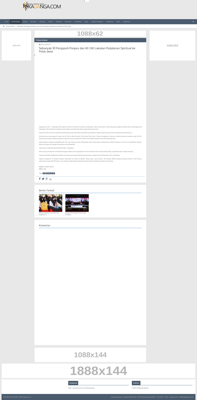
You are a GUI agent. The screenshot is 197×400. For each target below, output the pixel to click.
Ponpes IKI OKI (50, 173)
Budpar (25, 21)
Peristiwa (33, 21)
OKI (44, 173)
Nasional (67, 21)
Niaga (86, 21)
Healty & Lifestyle (96, 21)
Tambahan (126, 21)
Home (6, 21)
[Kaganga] (42, 6)
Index (118, 21)
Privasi (166, 397)
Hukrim (50, 21)
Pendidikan (78, 21)
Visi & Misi (160, 397)
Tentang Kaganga (116, 397)
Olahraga (42, 21)
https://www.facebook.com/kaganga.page (81, 388)
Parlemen (59, 21)
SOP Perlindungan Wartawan (147, 397)
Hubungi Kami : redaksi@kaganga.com (181, 397)
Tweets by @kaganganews (140, 388)
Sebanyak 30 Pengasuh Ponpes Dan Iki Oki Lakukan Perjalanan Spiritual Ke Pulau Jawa (44, 26)
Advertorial (109, 21)
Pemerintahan (15, 21)
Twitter (136, 383)
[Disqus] (90, 259)
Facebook (73, 383)
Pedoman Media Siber (130, 397)
